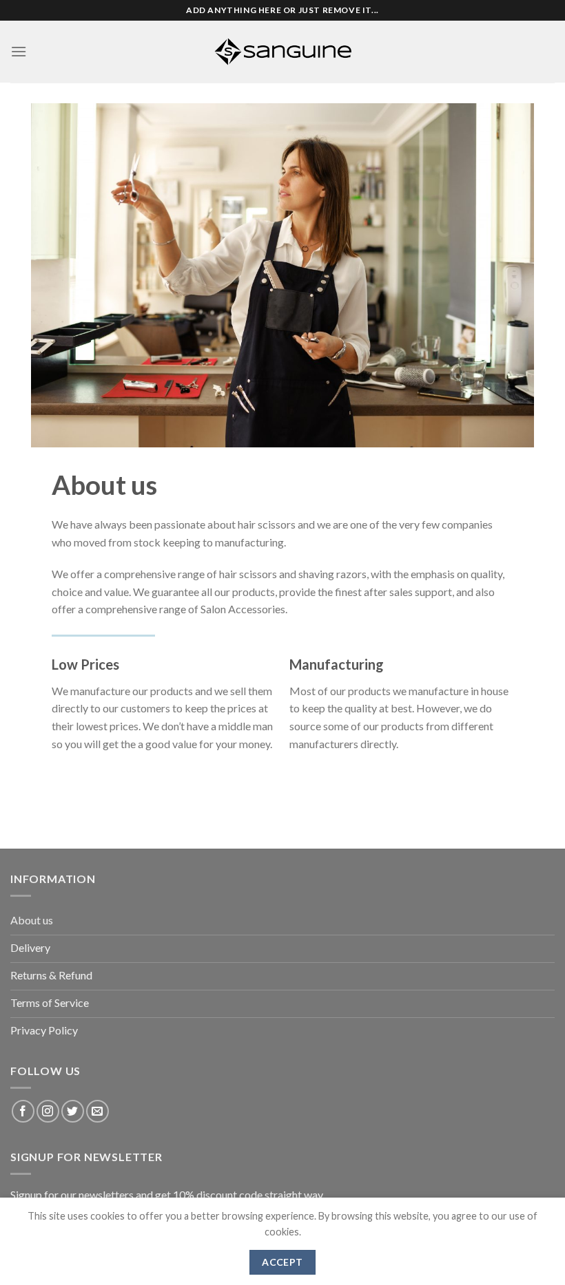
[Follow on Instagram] (48, 1111)
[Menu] (18, 51)
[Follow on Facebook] (23, 1111)
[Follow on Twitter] (72, 1111)
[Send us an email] (97, 1111)
